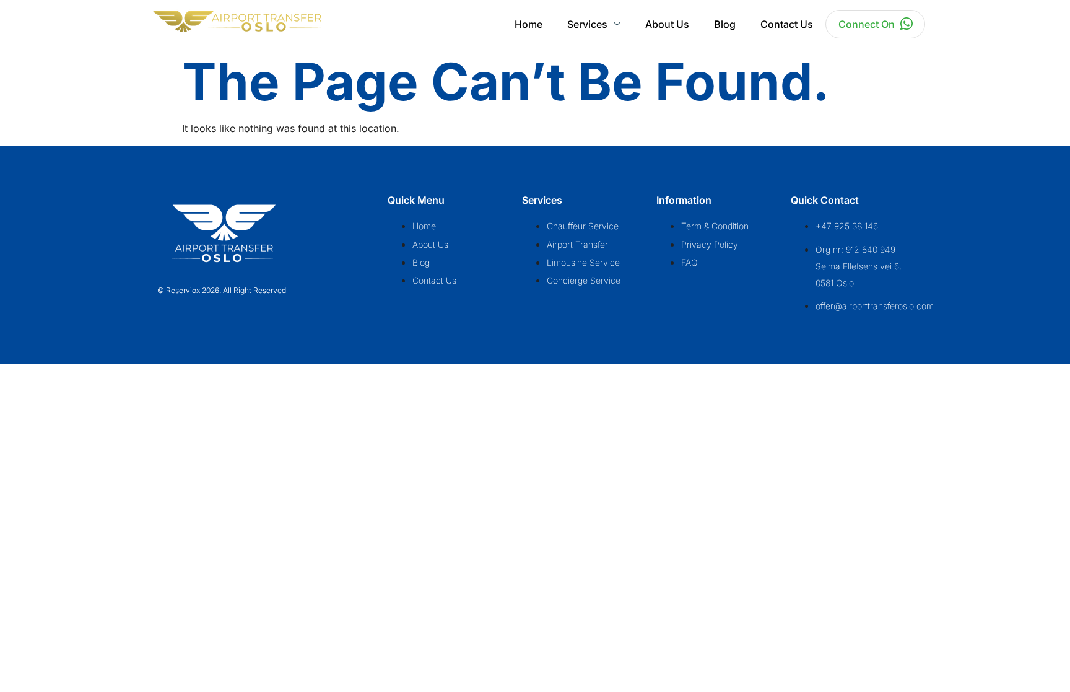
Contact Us (786, 24)
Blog (725, 24)
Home (528, 24)
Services (587, 24)
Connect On (866, 24)
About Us (667, 24)
